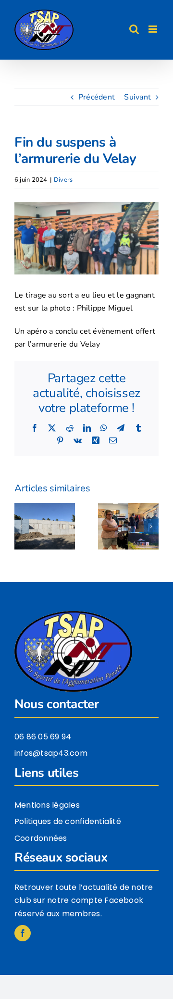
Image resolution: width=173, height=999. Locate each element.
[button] (21, 526)
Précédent (96, 97)
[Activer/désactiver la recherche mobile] (134, 29)
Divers (63, 179)
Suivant (137, 97)
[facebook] (22, 933)
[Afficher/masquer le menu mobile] (153, 29)
